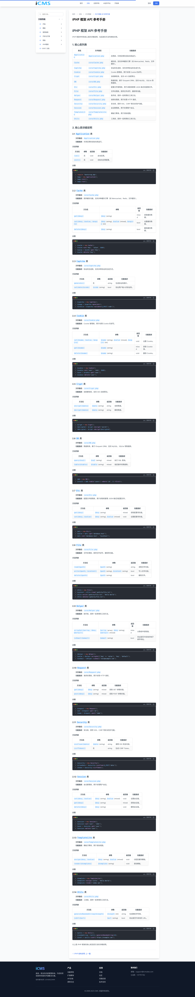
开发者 (117, 3)
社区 (100, 975)
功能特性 (70, 972)
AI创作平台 (106, 3)
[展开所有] (59, 19)
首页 (81, 3)
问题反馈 (102, 978)
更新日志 (70, 982)
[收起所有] (62, 19)
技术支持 (102, 982)
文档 (88, 3)
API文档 (70, 978)
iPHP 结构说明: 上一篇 (82, 954)
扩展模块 (70, 975)
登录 (149, 3)
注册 (156, 3)
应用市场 (96, 3)
